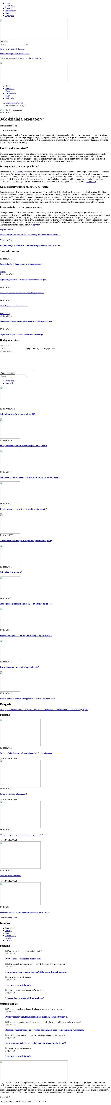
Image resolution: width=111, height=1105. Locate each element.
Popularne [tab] (9, 381)
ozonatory (18, 172)
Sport (7, 13)
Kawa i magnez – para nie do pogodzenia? (19, 667)
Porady (8, 8)
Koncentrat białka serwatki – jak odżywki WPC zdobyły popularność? (27, 321)
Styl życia (9, 15)
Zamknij (4, 41)
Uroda (8, 938)
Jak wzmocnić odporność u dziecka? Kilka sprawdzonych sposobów (36, 972)
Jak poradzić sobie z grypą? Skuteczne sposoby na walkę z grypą (30, 477)
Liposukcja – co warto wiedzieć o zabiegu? (24, 998)
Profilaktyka (10, 11)
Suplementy (5, 313)
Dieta (7, 3)
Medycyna (9, 6)
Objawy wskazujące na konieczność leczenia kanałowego (21, 334)
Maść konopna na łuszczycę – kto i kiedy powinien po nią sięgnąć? (35, 1043)
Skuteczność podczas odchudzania (15, 53)
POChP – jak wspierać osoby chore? (13, 306)
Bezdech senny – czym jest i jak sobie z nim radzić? (23, 509)
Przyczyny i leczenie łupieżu (12, 49)
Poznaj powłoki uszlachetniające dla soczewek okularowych (27, 699)
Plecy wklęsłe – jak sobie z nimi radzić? (23, 959)
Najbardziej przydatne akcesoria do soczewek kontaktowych (23, 280)
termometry (91, 181)
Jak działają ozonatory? (11, 572)
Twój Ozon (35, 225)
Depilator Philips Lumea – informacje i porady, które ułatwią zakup (26, 753)
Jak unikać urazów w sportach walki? (17, 414)
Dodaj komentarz (7, 373)
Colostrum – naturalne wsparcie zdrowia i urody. (21, 58)
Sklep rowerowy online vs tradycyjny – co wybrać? (23, 445)
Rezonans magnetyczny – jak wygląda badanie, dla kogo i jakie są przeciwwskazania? (44, 1030)
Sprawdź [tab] (9, 383)
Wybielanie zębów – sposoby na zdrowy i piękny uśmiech (26, 635)
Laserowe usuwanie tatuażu (10, 876)
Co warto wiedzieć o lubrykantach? (13, 794)
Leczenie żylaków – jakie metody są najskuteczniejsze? (21, 264)
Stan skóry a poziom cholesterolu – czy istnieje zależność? (22, 293)
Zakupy (8, 940)
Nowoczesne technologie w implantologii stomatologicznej (26, 540)
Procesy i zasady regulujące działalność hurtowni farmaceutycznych (36, 1017)
